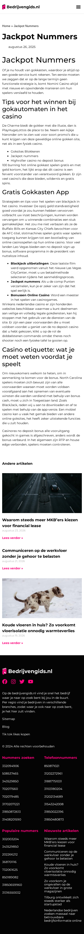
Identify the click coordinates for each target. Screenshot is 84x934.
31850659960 (12, 885)
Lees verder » (12, 538)
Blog (5, 727)
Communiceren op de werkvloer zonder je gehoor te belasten (60, 855)
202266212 (10, 854)
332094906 (10, 766)
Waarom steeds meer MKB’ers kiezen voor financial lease (60, 842)
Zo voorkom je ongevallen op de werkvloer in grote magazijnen (58, 886)
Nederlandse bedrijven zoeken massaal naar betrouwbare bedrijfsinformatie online (62, 915)
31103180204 (53, 789)
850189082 (10, 877)
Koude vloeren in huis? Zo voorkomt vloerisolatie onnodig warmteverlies (61, 870)
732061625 (10, 870)
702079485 (10, 797)
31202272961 (53, 773)
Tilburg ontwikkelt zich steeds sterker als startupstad (61, 901)
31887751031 (53, 781)
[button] (78, 6)
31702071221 (11, 804)
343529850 (10, 847)
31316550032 (11, 893)
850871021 (51, 766)
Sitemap (8, 719)
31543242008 (54, 804)
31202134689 (53, 797)
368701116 (9, 862)
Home (6, 26)
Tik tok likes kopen (16, 734)
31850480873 (54, 819)
